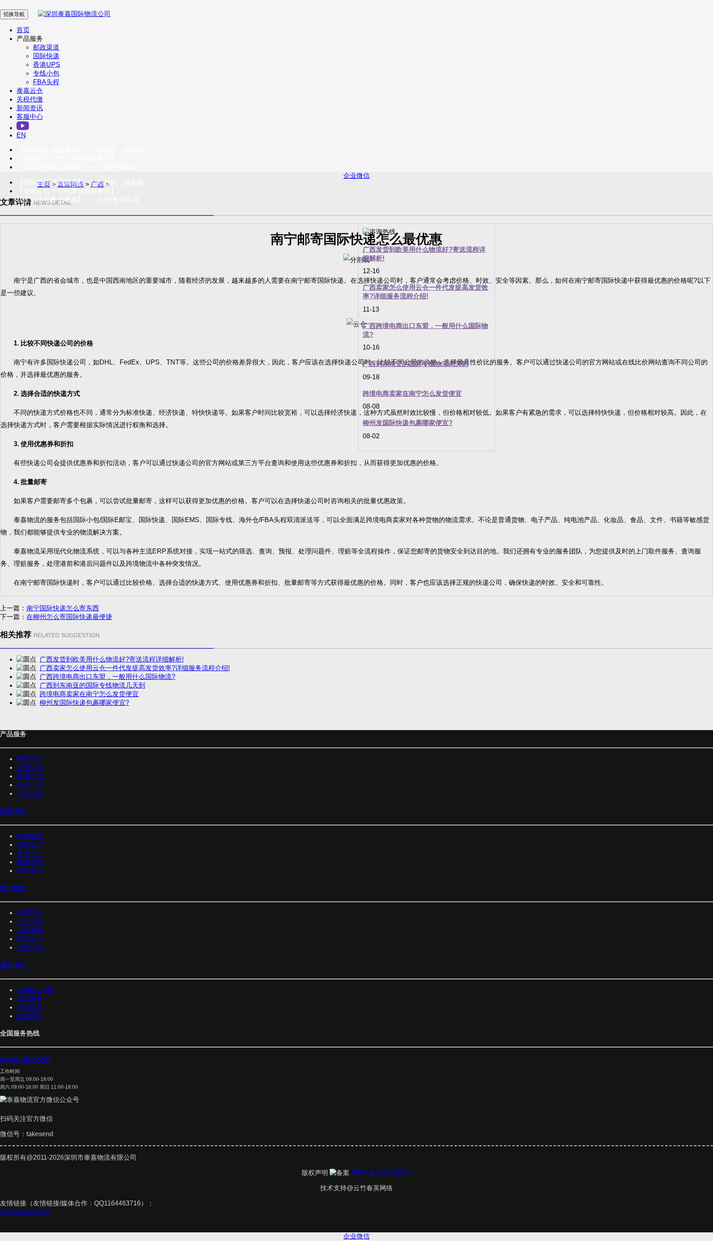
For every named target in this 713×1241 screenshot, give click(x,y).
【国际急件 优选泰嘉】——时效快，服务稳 (80, 149)
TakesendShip (33, 1211)
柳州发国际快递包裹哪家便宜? (408, 422)
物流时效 (30, 861)
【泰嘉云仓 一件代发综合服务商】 (67, 158)
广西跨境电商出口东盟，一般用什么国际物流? (107, 676)
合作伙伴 (30, 947)
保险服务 (30, 1007)
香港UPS (46, 64)
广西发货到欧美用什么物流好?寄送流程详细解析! (112, 659)
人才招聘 (30, 921)
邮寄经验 (30, 835)
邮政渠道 (46, 47)
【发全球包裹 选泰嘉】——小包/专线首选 (78, 166)
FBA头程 (46, 81)
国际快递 (46, 55)
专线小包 (46, 73)
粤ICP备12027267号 (381, 1172)
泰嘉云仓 (30, 90)
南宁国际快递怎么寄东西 (62, 608)
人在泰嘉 (30, 930)
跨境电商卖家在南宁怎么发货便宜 (412, 393)
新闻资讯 (30, 107)
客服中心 (30, 116)
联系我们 (30, 938)
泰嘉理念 (30, 912)
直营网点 (30, 1015)
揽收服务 (30, 998)
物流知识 (30, 844)
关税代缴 (30, 99)
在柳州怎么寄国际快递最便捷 (69, 616)
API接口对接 (35, 989)
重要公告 (30, 853)
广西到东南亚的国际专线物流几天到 (415, 363)
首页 (23, 29)
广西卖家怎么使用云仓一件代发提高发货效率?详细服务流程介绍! (135, 667)
